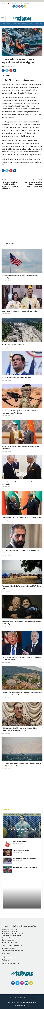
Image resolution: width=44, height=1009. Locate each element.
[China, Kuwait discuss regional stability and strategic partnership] (22, 432)
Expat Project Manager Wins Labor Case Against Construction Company (33, 184)
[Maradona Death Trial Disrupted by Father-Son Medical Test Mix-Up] (22, 607)
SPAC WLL (26, 1006)
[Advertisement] (22, 213)
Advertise (26, 4)
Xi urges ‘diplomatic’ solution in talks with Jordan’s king (22, 517)
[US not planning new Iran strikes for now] (22, 363)
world (3, 66)
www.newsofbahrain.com (25, 80)
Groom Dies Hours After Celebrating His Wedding (20, 311)
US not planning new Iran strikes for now (16, 377)
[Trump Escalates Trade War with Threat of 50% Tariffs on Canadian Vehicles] (22, 643)
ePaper (9, 4)
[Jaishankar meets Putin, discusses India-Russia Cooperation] (22, 467)
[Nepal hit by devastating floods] (22, 330)
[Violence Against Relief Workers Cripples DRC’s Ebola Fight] (22, 572)
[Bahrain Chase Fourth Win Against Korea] (7, 869)
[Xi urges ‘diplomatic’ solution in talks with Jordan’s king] (22, 503)
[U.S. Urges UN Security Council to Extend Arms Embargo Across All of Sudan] (22, 396)
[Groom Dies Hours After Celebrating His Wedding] (22, 297)
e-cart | (4, 4)
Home (14, 4)
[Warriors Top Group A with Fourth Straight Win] (22, 825)
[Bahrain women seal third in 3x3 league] (7, 861)
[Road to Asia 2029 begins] (7, 844)
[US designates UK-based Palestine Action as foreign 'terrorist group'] (22, 261)
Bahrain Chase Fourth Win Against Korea (25, 867)
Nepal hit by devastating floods (13, 344)
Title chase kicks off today (21, 850)
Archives (19, 4)
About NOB (18, 998)
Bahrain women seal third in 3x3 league (24, 858)
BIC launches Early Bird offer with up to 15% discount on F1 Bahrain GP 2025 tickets (10, 185)
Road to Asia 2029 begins (20, 842)
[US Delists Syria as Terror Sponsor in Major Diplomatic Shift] (22, 536)
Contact (32, 998)
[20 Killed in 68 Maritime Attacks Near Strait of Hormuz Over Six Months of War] (22, 749)
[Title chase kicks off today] (7, 852)
